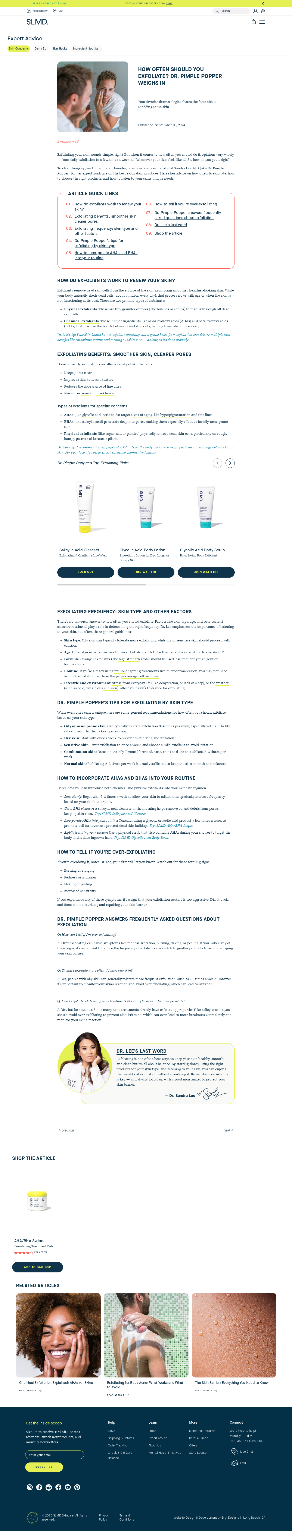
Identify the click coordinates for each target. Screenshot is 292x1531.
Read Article (28, 1391)
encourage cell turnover (139, 676)
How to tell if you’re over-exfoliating (186, 204)
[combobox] (235, 11)
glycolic (88, 415)
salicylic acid (92, 421)
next (227, 1130)
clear (87, 372)
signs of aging (141, 415)
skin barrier (138, 904)
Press (152, 1431)
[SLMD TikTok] (39, 1487)
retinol (119, 671)
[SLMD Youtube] (68, 1487)
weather (222, 683)
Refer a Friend (198, 1438)
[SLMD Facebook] (58, 1487)
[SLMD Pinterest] (77, 1487)
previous (68, 1130)
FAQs (111, 1431)
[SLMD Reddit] (49, 1487)
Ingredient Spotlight (87, 48)
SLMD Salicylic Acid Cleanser (124, 813)
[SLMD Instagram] (30, 1487)
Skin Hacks (59, 48)
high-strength (129, 659)
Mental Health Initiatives (165, 1452)
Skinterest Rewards (202, 1431)
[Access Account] (255, 11)
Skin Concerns (19, 48)
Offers (193, 1445)
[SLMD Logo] (37, 22)
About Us (155, 1445)
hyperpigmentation (175, 415)
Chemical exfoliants (81, 321)
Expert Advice (158, 1438)
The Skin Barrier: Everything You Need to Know (231, 1383)
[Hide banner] (262, 3)
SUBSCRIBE (44, 1467)
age (198, 295)
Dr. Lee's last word (171, 225)
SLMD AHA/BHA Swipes (174, 825)
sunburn (110, 688)
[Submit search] (217, 11)
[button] (37, 11)
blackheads (105, 393)
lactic (106, 415)
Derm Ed (40, 48)
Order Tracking (117, 1445)
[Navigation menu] (262, 21)
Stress (116, 683)
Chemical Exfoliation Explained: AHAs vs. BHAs (56, 1383)
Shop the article (169, 234)
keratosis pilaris (105, 438)
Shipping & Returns (121, 1438)
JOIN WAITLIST (146, 572)
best (94, 300)
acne (85, 393)
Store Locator (198, 1452)
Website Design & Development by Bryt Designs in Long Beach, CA (219, 1517)
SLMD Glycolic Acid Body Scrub (145, 837)
